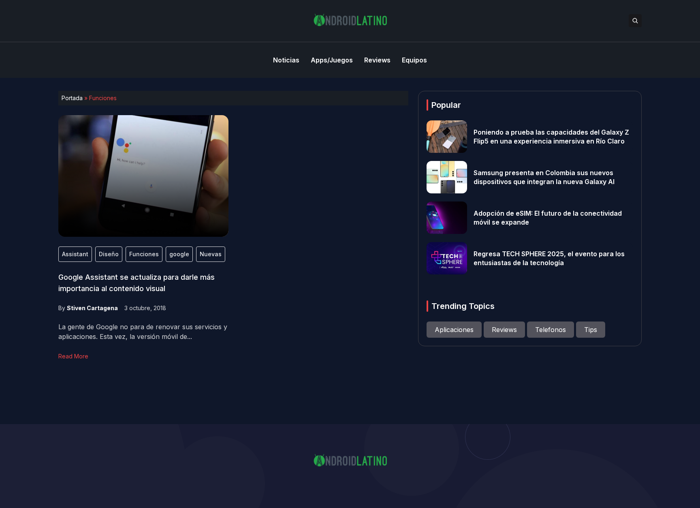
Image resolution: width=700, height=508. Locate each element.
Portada (72, 97)
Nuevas (211, 254)
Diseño (109, 254)
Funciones (144, 254)
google (179, 254)
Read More (73, 356)
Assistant (75, 254)
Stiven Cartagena (92, 307)
